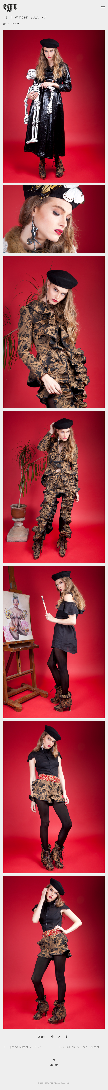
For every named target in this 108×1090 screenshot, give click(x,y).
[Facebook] (52, 1036)
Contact (54, 1065)
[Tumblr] (66, 1036)
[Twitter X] (59, 1036)
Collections (13, 24)
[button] (103, 8)
